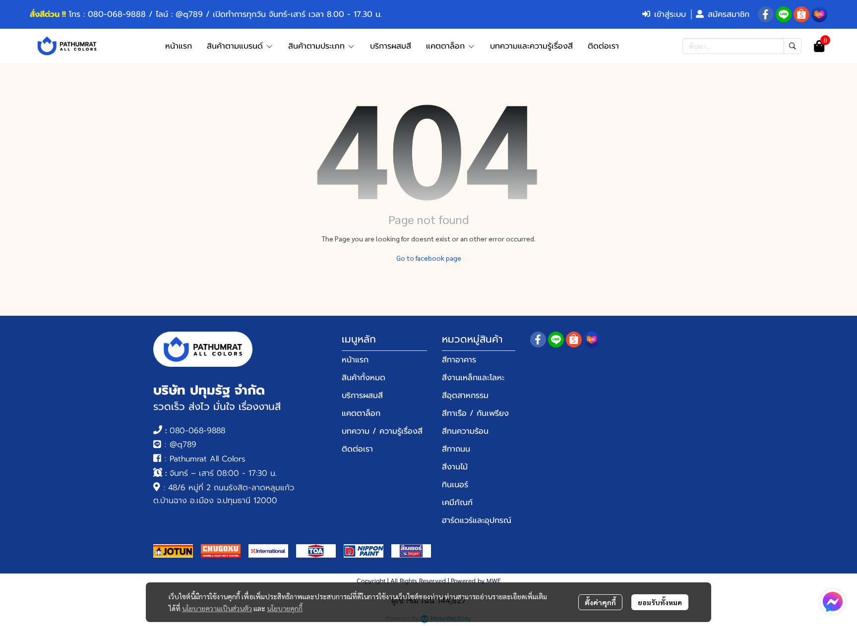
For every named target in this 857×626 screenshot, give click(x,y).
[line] (784, 14)
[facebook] (766, 14)
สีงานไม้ (455, 467)
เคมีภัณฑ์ (457, 503)
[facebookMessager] (833, 602)
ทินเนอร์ (455, 485)
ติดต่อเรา (357, 449)
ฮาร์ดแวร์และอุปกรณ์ (476, 520)
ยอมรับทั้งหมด (660, 602)
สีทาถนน (456, 449)
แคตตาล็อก (361, 413)
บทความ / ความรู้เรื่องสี (382, 431)
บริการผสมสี (362, 395)
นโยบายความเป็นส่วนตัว (217, 608)
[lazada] (819, 14)
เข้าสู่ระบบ (670, 14)
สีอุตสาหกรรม (465, 395)
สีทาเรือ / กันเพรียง (475, 413)
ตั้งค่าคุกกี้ (600, 602)
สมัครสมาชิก (728, 14)
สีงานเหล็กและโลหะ (473, 378)
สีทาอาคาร (459, 360)
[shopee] (801, 14)
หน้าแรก (355, 360)
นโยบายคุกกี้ (285, 608)
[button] (742, 46)
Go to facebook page (428, 257)
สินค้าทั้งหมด (363, 378)
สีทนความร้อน (465, 431)
